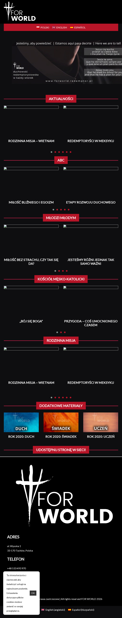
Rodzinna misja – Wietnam (31, 141)
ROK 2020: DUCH (21, 436)
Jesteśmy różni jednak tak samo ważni (91, 261)
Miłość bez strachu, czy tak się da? (31, 261)
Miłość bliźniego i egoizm (31, 202)
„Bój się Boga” (31, 321)
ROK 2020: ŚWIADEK (61, 436)
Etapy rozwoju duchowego (90, 202)
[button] (51, 152)
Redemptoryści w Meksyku (91, 141)
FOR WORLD (88, 598)
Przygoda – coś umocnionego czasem (91, 323)
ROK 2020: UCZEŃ (101, 436)
